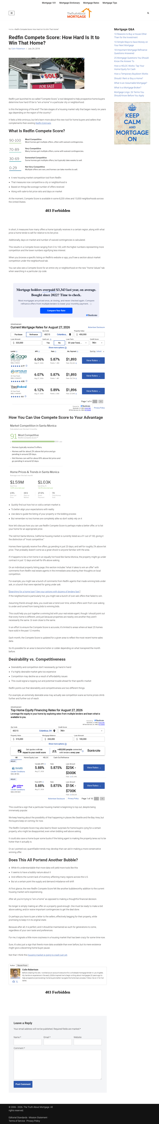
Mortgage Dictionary (69, 2)
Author (12, 965)
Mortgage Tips (110, 2)
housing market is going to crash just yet (47, 955)
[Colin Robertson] (15, 978)
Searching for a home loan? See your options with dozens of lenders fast (44, 591)
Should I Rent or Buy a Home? (128, 78)
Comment (19, 1048)
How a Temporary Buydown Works (131, 73)
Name (17, 1037)
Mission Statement (38, 1117)
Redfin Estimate (43, 123)
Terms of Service (17, 1121)
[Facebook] (13, 981)
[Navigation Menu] (12, 13)
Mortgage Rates (91, 2)
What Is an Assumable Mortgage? (130, 83)
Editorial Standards (18, 1117)
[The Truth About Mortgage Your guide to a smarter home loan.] (79, 13)
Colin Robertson (18, 48)
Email (47, 1037)
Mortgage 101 (49, 2)
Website (77, 1037)
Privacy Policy (33, 1121)
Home (11, 29)
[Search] (148, 13)
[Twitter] (16, 981)
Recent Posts (22, 965)
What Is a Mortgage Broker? (127, 87)
